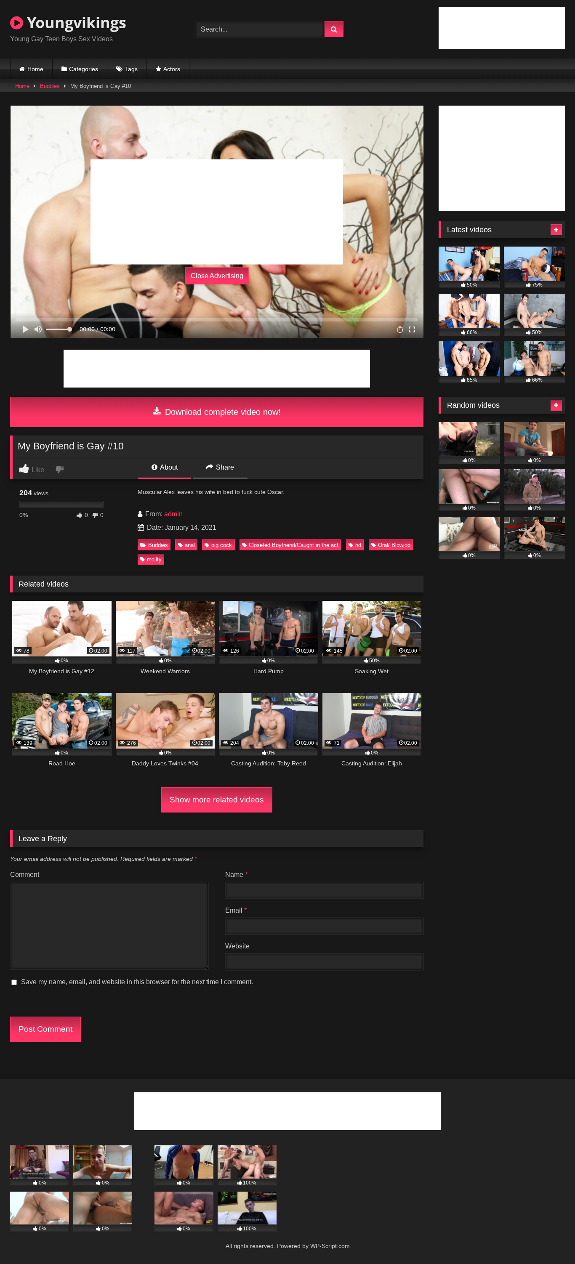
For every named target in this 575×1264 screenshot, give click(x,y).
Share (224, 467)
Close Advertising (217, 275)
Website (237, 946)
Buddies (50, 86)
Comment (24, 874)
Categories (83, 69)
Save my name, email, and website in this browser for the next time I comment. (137, 981)
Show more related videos (217, 799)
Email (236, 910)
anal (190, 545)
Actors (171, 69)
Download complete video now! (221, 412)
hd (358, 545)
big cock (221, 545)
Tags (131, 69)
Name (236, 874)
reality (154, 559)
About (168, 467)
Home (35, 69)
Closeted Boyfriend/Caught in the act (293, 545)
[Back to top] (549, 1239)
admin (173, 514)
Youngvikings (74, 22)
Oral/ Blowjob (394, 545)
